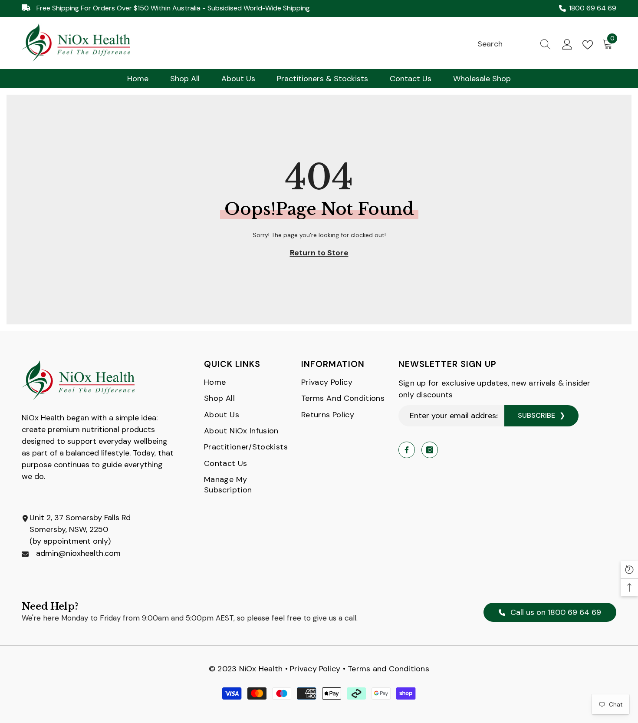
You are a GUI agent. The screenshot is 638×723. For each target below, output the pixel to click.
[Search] (514, 44)
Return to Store (319, 253)
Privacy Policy (315, 669)
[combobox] (506, 44)
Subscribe (536, 415)
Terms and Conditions (388, 669)
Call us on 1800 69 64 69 (554, 612)
